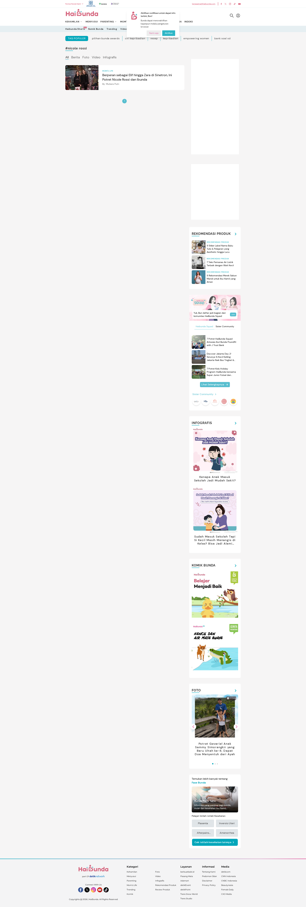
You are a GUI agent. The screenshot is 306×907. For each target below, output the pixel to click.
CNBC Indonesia (229, 880)
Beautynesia (227, 885)
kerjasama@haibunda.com (203, 4)
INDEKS (188, 21)
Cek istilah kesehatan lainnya (213, 842)
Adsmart (184, 880)
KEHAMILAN (72, 21)
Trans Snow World (189, 894)
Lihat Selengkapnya (212, 384)
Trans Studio (186, 898)
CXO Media (226, 894)
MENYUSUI (92, 21)
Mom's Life (132, 885)
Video (123, 29)
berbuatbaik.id (187, 872)
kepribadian (170, 38)
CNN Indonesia (228, 876)
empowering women (196, 38)
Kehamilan (132, 872)
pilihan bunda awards (106, 38)
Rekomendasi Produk (165, 885)
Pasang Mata (186, 876)
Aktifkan (169, 33)
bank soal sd (222, 38)
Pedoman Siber (209, 876)
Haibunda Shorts (75, 28)
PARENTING (107, 21)
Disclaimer (207, 880)
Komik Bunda (96, 29)
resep (154, 38)
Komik (130, 894)
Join (233, 314)
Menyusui (131, 876)
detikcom (225, 872)
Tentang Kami (208, 872)
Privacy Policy (209, 885)
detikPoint (185, 889)
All (67, 57)
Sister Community (225, 326)
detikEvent (185, 885)
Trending (112, 29)
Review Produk (162, 889)
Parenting (131, 880)
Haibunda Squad (204, 326)
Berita (75, 57)
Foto (85, 57)
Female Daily (227, 889)
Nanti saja (153, 33)
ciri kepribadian (135, 38)
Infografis (110, 57)
